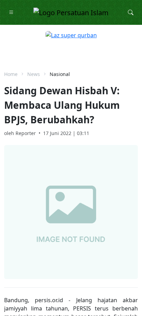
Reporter (26, 133)
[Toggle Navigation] (11, 12)
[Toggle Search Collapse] (130, 12)
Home (11, 74)
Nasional (60, 74)
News (33, 74)
